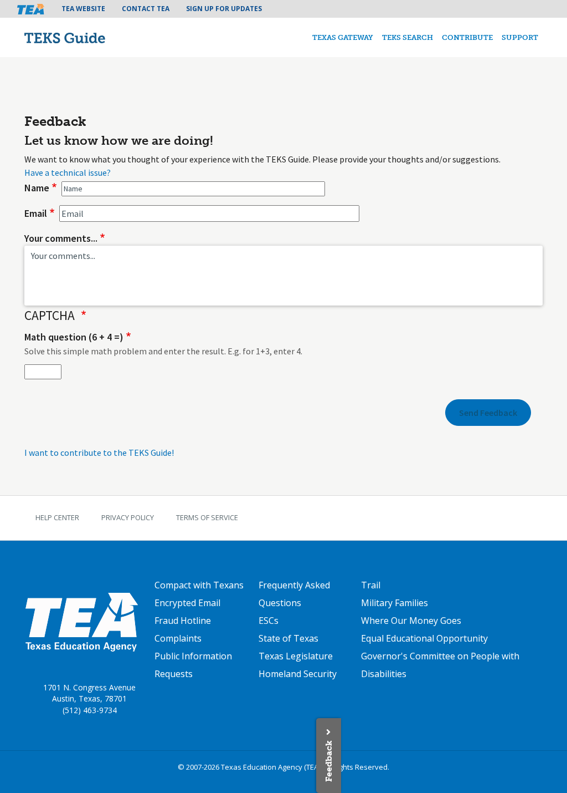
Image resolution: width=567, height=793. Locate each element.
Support (520, 37)
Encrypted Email (187, 603)
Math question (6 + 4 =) (73, 337)
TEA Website (83, 8)
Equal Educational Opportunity (424, 638)
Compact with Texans (199, 585)
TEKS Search (407, 37)
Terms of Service (207, 517)
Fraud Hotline (182, 620)
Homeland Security (298, 674)
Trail (370, 585)
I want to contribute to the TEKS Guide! (99, 452)
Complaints (178, 638)
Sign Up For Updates (224, 8)
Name (36, 187)
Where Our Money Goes (411, 620)
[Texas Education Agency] (81, 622)
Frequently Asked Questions (294, 594)
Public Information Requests (193, 665)
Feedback (328, 761)
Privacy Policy (127, 517)
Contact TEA (145, 8)
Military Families (394, 603)
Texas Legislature (296, 656)
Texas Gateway (342, 37)
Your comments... (60, 238)
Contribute (467, 37)
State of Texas (288, 638)
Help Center (57, 517)
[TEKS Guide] (88, 37)
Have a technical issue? (67, 172)
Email (35, 213)
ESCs (269, 620)
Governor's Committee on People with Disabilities (440, 665)
